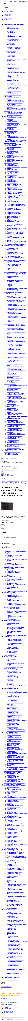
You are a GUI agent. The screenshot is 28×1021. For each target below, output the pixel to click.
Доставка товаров (8, 18)
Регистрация (9, 475)
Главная (3, 481)
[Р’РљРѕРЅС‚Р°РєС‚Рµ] (1, 1004)
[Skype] (12, 1004)
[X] (6, 1004)
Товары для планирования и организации (16, 481)
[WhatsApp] (9, 1004)
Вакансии (6, 19)
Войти (2, 472)
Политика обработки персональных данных (12, 1017)
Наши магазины (8, 14)
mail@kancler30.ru (5, 466)
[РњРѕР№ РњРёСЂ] (11, 1004)
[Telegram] (4, 1004)
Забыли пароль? (5, 474)
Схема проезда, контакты (10, 16)
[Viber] (8, 1004)
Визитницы (4, 482)
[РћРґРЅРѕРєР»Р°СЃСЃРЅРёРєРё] (3, 1004)
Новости (6, 12)
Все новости (4, 998)
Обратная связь (7, 15)
